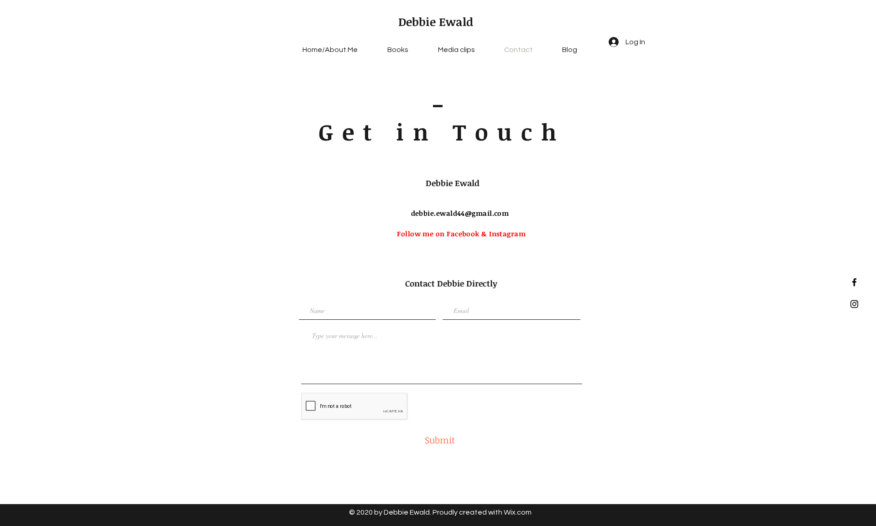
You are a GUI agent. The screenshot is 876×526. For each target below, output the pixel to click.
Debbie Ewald (435, 21)
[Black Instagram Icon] (854, 304)
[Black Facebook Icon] (854, 282)
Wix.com (518, 512)
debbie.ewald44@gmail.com (460, 213)
